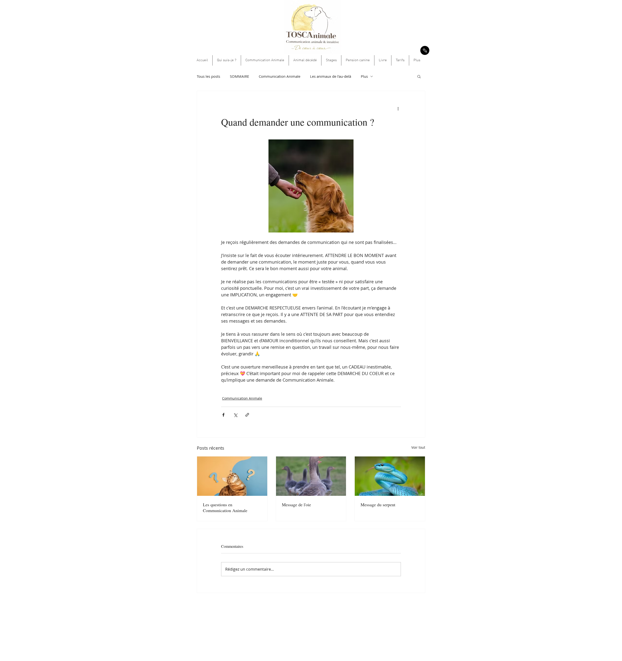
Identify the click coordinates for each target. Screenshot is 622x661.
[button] (419, 76)
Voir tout (418, 447)
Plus (364, 76)
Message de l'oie (296, 504)
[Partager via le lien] (247, 414)
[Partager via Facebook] (223, 414)
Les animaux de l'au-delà (330, 76)
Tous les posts (208, 76)
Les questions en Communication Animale (225, 507)
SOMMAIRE (239, 76)
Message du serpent (378, 504)
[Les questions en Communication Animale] (232, 476)
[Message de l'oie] (311, 476)
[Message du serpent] (390, 476)
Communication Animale (279, 76)
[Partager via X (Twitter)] (235, 414)
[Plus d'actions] (398, 109)
